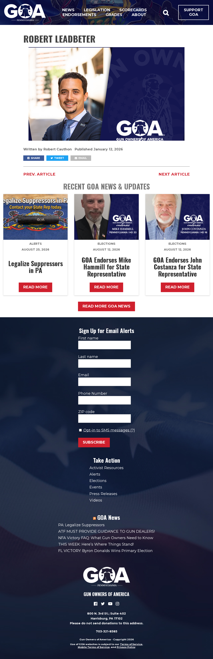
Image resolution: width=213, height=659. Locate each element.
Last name (88, 356)
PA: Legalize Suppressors (81, 525)
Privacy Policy (126, 647)
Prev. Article (39, 174)
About (139, 14)
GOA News (108, 517)
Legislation (97, 10)
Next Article (174, 174)
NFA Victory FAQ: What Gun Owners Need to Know (105, 538)
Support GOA (193, 12)
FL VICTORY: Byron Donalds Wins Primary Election (105, 550)
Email (82, 158)
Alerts (35, 244)
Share (35, 158)
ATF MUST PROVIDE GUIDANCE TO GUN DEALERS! (106, 531)
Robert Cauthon (58, 149)
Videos (95, 500)
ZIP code (86, 411)
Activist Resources (106, 468)
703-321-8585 (106, 631)
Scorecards (133, 10)
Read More (35, 287)
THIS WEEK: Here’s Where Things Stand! (96, 544)
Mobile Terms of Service (94, 647)
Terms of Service (131, 644)
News (68, 10)
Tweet (58, 158)
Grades (114, 14)
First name (88, 338)
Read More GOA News (106, 306)
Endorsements (79, 14)
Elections (106, 244)
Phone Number (92, 393)
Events (95, 487)
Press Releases (103, 494)
